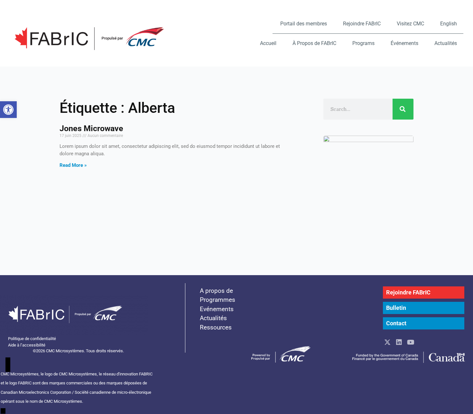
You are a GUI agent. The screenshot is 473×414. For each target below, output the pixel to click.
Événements (404, 43)
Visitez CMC (410, 24)
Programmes (217, 299)
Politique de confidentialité (32, 338)
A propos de (216, 290)
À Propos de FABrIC (314, 43)
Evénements (217, 309)
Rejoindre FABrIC (362, 24)
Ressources (216, 327)
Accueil (268, 43)
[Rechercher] (403, 109)
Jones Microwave (91, 128)
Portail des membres (303, 24)
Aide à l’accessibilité (26, 345)
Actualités (445, 43)
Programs (363, 43)
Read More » (73, 165)
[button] (8, 109)
